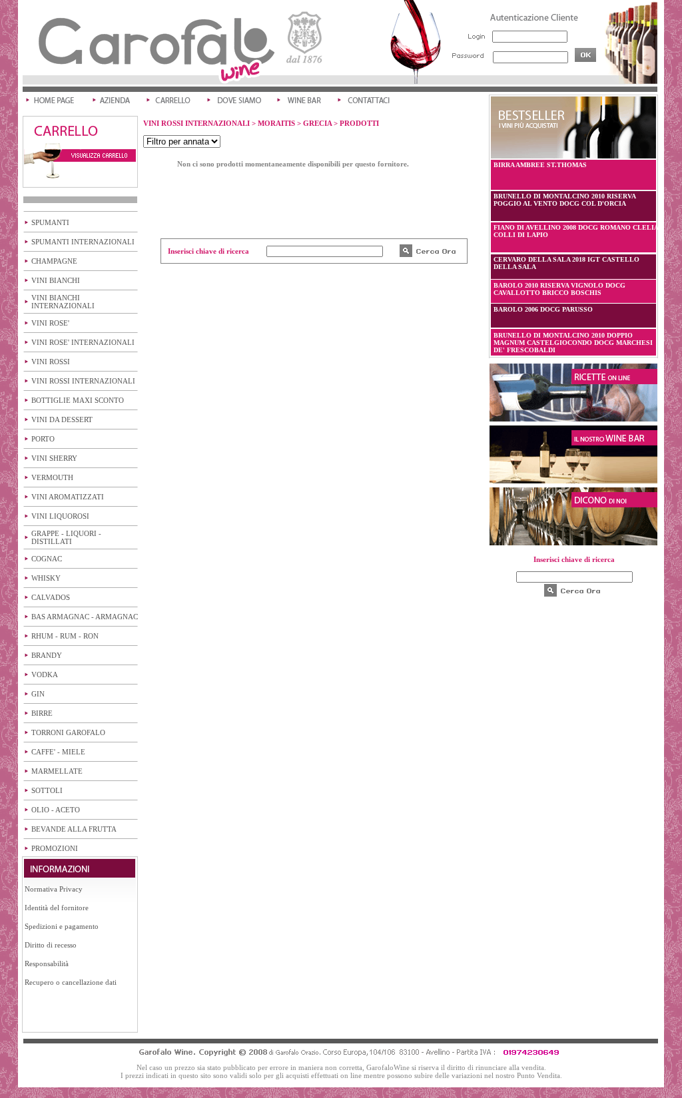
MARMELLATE (57, 771)
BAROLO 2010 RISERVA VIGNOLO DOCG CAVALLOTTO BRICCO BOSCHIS (559, 289)
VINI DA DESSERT (62, 419)
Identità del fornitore (57, 908)
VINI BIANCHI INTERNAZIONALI (63, 302)
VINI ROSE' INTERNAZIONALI (83, 342)
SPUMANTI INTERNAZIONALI (83, 242)
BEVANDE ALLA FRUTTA (74, 829)
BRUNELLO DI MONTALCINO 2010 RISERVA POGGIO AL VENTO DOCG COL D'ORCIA (564, 199)
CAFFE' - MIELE (58, 752)
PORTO (43, 439)
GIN (38, 694)
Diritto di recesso (51, 945)
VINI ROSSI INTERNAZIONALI (83, 381)
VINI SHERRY (54, 458)
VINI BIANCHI (55, 280)
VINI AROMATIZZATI (67, 497)
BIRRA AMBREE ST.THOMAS (540, 164)
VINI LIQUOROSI (60, 516)
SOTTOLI (47, 790)
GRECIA (317, 123)
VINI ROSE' (50, 323)
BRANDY (46, 655)
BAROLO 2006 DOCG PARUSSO (543, 309)
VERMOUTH (52, 477)
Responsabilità (47, 963)
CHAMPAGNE (54, 261)
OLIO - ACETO (55, 810)
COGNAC (46, 559)
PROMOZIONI (54, 848)
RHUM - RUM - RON (65, 636)
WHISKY (46, 578)
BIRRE (42, 713)
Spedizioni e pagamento (62, 926)
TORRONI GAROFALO (68, 732)
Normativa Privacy (54, 889)
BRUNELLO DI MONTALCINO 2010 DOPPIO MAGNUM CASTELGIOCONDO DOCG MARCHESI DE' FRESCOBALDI (573, 343)
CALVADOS (50, 597)
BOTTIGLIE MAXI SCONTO (77, 400)
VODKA (44, 675)
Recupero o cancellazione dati (71, 982)
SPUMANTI (50, 222)
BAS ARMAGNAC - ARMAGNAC (84, 617)
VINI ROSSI (50, 362)
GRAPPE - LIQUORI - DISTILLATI (66, 537)
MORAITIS (276, 123)
